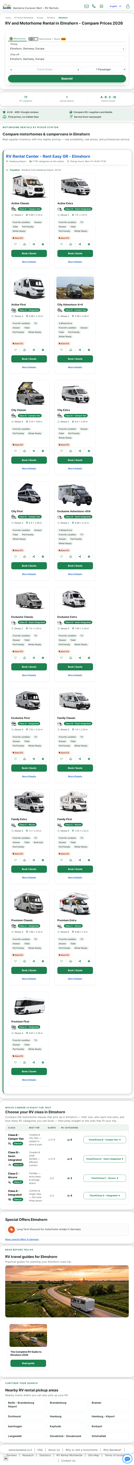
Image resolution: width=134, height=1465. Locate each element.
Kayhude (55, 1426)
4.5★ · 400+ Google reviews (23, 112)
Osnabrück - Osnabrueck (65, 1436)
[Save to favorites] (15, 244)
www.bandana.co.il (20, 1449)
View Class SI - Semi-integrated (103, 1159)
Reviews (12, 1455)
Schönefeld (99, 1436)
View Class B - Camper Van (103, 1139)
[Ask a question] (43, 244)
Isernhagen (15, 1426)
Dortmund (14, 1416)
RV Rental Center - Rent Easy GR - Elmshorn (48, 156)
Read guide (28, 1363)
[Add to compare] (24, 244)
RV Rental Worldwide (23, 17)
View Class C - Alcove (103, 1178)
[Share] (34, 244)
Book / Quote (29, 253)
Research (28, 1455)
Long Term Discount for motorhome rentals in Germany (49, 1229)
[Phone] (94, 6)
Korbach (97, 1426)
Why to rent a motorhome (82, 1449)
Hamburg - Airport (103, 1416)
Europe (40, 17)
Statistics (45, 1455)
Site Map (93, 1455)
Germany (51, 17)
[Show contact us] (127, 1458)
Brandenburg (58, 1402)
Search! (67, 78)
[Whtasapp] (101, 6)
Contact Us (68, 1460)
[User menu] (127, 6)
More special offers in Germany (22, 1239)
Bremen (96, 1402)
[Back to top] (5, 1458)
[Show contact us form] (86, 6)
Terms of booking (116, 1455)
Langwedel (15, 1436)
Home (8, 17)
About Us (54, 1449)
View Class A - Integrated (103, 1195)
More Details (29, 261)
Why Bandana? (112, 1449)
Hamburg (55, 1416)
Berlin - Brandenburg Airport (21, 1404)
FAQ (40, 1449)
